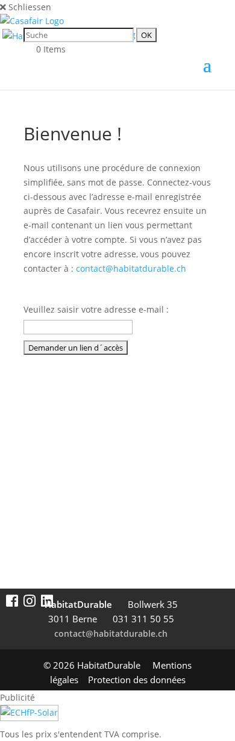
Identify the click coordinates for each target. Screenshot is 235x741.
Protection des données (137, 680)
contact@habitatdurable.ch (131, 268)
